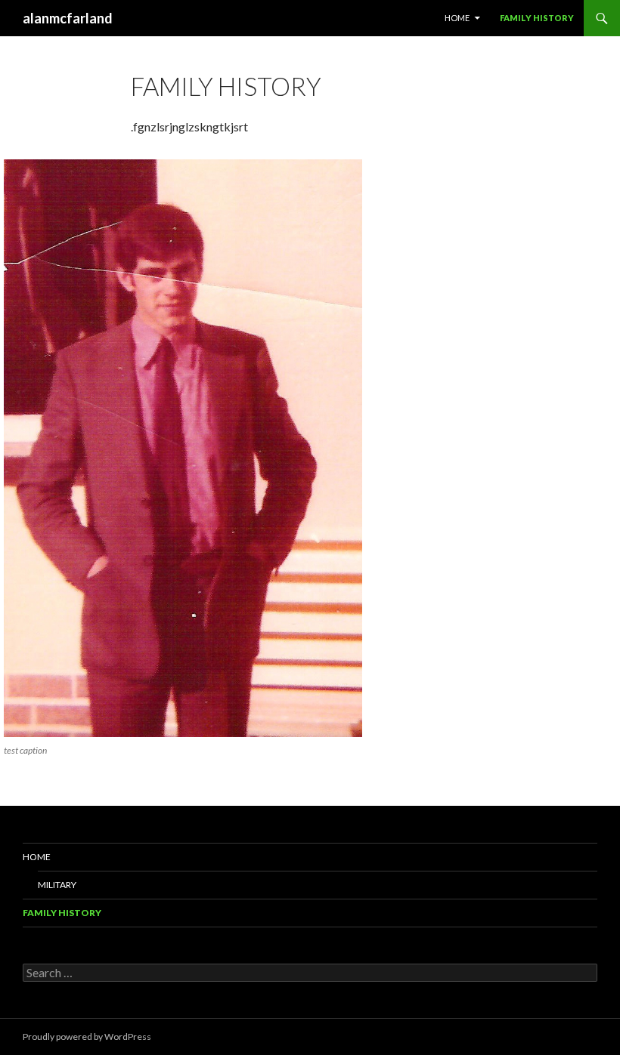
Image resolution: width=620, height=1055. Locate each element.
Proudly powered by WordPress (87, 1036)
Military (57, 884)
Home (457, 18)
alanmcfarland (68, 18)
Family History (537, 18)
